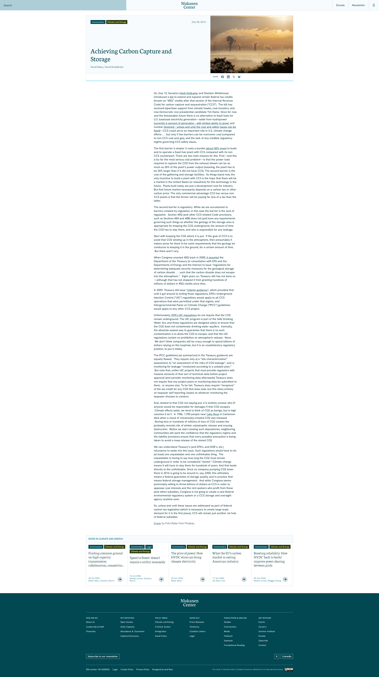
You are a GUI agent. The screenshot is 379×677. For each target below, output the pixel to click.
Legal (192, 636)
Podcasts (228, 636)
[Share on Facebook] (222, 77)
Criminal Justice (163, 626)
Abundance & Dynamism (132, 631)
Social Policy (161, 636)
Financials (91, 631)
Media (227, 631)
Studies (227, 622)
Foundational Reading (234, 645)
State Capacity (127, 626)
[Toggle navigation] (374, 5)
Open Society (126, 622)
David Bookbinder (114, 67)
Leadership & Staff (95, 626)
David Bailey (97, 67)
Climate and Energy (164, 622)
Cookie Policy (127, 669)
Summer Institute (267, 631)
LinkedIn (286, 656)
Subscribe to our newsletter (103, 656)
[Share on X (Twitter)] (234, 77)
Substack (228, 640)
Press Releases (197, 622)
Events (262, 622)
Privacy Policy (142, 669)
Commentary (230, 626)
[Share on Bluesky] (239, 77)
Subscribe (263, 640)
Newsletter (358, 5)
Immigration (160, 631)
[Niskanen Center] (189, 5)
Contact (262, 645)
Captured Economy (129, 636)
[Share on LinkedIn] (228, 77)
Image (157, 523)
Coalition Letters (198, 631)
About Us (90, 622)
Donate (340, 5)
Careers (262, 626)
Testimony (194, 626)
